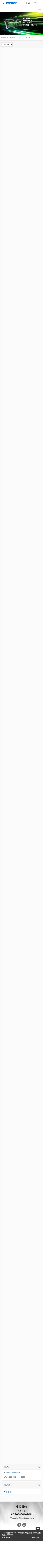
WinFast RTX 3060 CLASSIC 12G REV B (27, 446)
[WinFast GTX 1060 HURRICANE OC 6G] (8, 1341)
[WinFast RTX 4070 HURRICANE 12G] (8, 276)
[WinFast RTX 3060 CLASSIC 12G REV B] (8, 448)
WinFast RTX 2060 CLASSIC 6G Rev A (27, 1014)
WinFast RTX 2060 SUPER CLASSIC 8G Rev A (26, 791)
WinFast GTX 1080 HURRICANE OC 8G (24, 1376)
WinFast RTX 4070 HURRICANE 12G (24, 274)
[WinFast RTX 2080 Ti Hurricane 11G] (8, 1067)
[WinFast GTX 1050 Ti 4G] (8, 1323)
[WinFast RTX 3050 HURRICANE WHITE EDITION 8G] (8, 380)
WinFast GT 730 (23, 463)
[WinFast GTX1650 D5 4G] (8, 894)
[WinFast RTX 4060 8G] (8, 223)
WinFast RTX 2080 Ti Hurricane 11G (25, 1066)
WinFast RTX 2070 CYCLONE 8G (28, 980)
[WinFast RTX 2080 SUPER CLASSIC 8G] (8, 757)
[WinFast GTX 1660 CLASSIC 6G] (8, 912)
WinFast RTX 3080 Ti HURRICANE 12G (25, 498)
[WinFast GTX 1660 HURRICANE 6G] (8, 929)
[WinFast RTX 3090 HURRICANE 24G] (8, 637)
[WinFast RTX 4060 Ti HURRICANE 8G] (8, 258)
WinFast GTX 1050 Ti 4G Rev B (27, 1169)
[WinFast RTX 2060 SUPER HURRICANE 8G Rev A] (8, 843)
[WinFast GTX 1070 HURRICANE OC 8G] (8, 1393)
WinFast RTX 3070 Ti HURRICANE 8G (25, 481)
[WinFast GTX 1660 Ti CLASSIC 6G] (8, 947)
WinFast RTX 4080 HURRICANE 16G (24, 326)
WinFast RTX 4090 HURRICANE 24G (24, 343)
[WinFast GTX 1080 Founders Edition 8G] (8, 1410)
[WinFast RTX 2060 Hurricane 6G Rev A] (8, 998)
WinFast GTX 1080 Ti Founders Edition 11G (25, 1255)
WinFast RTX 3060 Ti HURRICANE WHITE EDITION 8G (27, 361)
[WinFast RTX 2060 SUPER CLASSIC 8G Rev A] (8, 792)
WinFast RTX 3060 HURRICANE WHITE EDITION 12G (27, 533)
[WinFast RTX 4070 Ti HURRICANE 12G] (8, 310)
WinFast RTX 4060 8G (25, 222)
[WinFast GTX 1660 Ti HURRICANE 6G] (8, 964)
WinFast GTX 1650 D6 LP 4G (27, 652)
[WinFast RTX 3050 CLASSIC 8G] (8, 396)
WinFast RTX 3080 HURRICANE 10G (24, 619)
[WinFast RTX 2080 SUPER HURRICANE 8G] (8, 809)
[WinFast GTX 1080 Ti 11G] (8, 1237)
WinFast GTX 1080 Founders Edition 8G (27, 1410)
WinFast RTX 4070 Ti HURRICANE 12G (25, 309)
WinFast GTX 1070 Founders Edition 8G (27, 1427)
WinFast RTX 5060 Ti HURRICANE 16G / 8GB (25, 68)
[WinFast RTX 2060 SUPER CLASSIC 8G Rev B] (8, 706)
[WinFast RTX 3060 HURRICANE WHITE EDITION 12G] (8, 535)
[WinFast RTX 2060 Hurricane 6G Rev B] (8, 878)
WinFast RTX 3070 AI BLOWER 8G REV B (25, 292)
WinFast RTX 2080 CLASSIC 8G (27, 1117)
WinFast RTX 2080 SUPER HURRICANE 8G (26, 808)
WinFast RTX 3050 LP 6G (26, 153)
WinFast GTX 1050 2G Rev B (27, 1186)
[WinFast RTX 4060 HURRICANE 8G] (8, 241)
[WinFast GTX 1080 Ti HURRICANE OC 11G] (8, 1221)
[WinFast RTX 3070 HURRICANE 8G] (8, 603)
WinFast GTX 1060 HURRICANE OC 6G (24, 1341)
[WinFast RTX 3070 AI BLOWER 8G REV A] (8, 551)
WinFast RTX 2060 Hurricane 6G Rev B (27, 877)
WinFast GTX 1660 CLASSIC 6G (27, 911)
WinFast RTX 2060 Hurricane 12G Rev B (27, 429)
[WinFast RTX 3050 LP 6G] (8, 154)
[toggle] (39, 9)
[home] (2, 37)
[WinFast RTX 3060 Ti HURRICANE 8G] (8, 568)
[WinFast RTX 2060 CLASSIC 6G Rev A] (8, 1015)
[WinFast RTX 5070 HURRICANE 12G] (8, 86)
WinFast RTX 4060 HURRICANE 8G (24, 240)
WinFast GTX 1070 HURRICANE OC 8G (24, 1393)
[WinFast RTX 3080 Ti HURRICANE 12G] (8, 499)
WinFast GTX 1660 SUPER (26, 687)
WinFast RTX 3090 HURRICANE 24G (24, 636)
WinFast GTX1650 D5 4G (26, 893)
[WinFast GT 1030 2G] (8, 1203)
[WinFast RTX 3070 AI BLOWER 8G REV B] (8, 293)
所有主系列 (6, 44)
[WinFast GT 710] (8, 1444)
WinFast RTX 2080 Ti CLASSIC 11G (25, 1083)
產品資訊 (7, 1467)
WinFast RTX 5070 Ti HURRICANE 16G (25, 102)
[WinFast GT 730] (8, 463)
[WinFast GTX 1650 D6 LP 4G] (8, 653)
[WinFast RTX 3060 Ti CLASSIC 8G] (8, 585)
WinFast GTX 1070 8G (25, 1272)
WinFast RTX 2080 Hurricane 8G (27, 1100)
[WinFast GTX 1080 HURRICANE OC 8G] (8, 1376)
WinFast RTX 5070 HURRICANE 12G (24, 85)
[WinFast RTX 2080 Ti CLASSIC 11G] (8, 1084)
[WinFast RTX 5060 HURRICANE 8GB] (8, 52)
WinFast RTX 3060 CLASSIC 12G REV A (27, 515)
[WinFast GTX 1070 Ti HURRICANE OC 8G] (8, 1135)
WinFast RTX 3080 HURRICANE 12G (24, 412)
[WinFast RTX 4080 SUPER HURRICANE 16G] (8, 172)
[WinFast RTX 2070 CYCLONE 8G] (8, 981)
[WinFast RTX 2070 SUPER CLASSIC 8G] (8, 775)
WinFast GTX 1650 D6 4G (26, 669)
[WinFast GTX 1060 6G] (8, 1358)
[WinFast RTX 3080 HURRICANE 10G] (8, 620)
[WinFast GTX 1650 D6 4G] (8, 671)
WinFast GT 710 (23, 1444)
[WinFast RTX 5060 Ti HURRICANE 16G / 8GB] (8, 69)
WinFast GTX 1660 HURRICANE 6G (24, 928)
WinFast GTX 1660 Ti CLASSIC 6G (25, 945)
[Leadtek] (10, 3)
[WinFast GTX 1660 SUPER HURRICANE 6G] (8, 723)
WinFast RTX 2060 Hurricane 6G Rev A (27, 997)
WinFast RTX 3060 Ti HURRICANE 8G (25, 567)
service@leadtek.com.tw (23, 1518)
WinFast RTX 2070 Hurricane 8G (27, 1031)
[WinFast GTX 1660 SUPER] (8, 688)
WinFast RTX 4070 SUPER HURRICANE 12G (26, 188)
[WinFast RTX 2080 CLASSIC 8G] (8, 1118)
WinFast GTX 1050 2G (25, 1306)
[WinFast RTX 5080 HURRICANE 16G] (8, 121)
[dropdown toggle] (11, 44)
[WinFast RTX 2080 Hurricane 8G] (8, 1102)
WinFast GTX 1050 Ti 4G (26, 1323)
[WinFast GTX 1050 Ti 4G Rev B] (8, 1169)
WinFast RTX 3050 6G (25, 136)
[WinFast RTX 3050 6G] (8, 137)
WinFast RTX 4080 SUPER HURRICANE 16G (26, 171)
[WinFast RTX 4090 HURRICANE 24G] (8, 344)
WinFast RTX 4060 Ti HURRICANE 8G (25, 257)
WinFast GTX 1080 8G (25, 1289)
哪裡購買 (9, 1492)
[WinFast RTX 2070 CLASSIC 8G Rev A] (8, 1050)
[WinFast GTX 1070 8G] (8, 1272)
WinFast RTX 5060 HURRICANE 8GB (24, 51)
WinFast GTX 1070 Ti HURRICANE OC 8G (24, 1135)
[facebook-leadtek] (25, 3)
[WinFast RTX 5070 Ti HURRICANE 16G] (8, 104)
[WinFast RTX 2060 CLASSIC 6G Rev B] (8, 861)
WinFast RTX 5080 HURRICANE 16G (24, 120)
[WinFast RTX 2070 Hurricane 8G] (8, 1033)
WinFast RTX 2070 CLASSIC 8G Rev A (27, 1049)
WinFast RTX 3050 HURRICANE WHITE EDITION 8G (27, 378)
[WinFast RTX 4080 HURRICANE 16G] (8, 327)
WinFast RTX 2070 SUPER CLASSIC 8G (26, 773)
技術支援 (7, 1485)
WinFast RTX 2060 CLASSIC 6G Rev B (27, 859)
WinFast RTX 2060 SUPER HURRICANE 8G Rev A (26, 842)
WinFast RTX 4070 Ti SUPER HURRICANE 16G (27, 206)
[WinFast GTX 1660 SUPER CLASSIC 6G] (8, 740)
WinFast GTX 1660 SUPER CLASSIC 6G (26, 739)
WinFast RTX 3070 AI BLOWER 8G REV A (25, 550)
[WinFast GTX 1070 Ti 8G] (8, 1151)
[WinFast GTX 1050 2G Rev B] (8, 1186)
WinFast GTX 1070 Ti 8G (26, 1151)
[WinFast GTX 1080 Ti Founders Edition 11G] (8, 1255)
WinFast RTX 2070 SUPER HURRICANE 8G (26, 825)
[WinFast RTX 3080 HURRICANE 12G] (8, 413)
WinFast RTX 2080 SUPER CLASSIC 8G (26, 756)
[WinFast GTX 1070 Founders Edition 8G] (8, 1427)
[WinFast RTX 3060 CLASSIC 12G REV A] (8, 517)
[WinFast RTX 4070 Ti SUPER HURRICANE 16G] (8, 207)
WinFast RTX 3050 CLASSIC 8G (27, 395)
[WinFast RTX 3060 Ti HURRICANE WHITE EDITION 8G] (8, 363)
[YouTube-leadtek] (30, 3)
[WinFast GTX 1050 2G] (8, 1306)
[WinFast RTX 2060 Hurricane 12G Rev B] (8, 431)
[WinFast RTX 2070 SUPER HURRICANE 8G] (8, 826)
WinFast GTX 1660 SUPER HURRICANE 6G (26, 722)
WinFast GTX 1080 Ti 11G (26, 1237)
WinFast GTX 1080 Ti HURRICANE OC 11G (25, 1221)
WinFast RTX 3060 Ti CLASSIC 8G (25, 584)
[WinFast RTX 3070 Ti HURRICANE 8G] (8, 482)
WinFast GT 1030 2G (24, 1203)
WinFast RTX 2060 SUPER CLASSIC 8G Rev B (26, 705)
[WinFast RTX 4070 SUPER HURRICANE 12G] (8, 190)
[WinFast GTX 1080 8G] (8, 1289)
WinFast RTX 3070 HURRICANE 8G (24, 601)
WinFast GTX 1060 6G (25, 1358)
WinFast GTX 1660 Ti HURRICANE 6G (25, 963)
